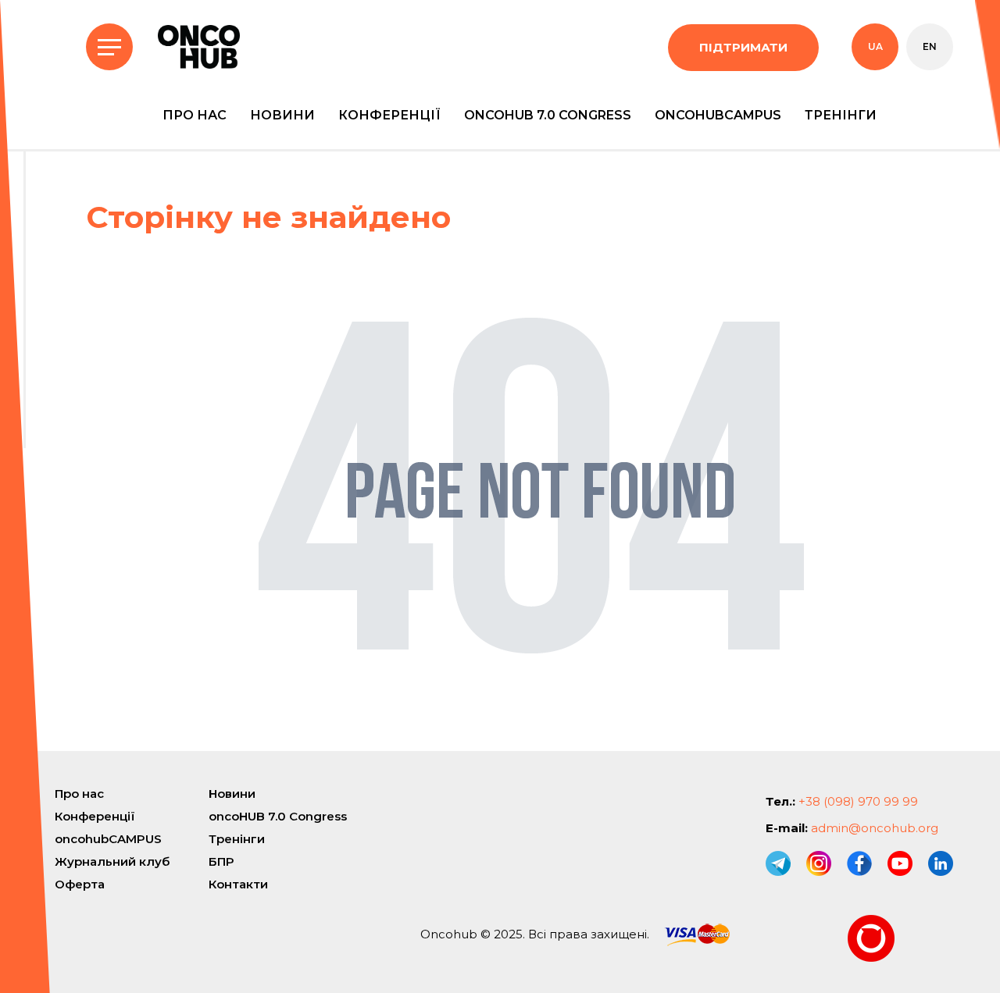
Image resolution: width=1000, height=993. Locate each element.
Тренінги (841, 115)
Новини (282, 115)
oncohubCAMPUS (718, 115)
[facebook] (859, 863)
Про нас (194, 115)
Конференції (389, 115)
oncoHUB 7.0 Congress (547, 115)
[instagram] (818, 863)
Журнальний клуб (112, 861)
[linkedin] (940, 863)
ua (875, 46)
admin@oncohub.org (874, 827)
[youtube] (900, 863)
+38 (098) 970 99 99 (858, 801)
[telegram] (778, 863)
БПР (221, 861)
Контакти (238, 884)
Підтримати (743, 47)
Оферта (80, 884)
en (930, 46)
